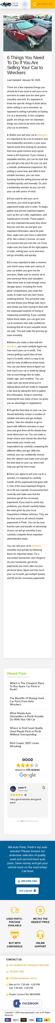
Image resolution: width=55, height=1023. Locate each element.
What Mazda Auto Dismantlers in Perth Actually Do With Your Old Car (27, 716)
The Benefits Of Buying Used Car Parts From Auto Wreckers (27, 701)
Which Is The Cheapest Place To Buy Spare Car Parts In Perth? (27, 686)
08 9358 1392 (17, 971)
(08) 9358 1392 (45, 4)
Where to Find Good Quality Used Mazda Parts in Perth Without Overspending (26, 731)
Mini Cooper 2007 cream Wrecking (24, 745)
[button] (24, 4)
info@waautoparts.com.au (23, 978)
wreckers (42, 135)
